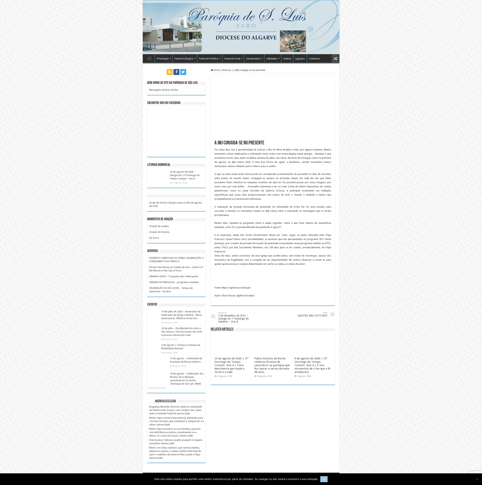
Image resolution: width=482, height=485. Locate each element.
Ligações (300, 58)
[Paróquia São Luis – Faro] (241, 27)
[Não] (477, 479)
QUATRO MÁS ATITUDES (312, 314)
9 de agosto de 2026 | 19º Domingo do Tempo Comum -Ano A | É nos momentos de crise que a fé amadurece (312, 365)
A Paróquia (163, 58)
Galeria (287, 58)
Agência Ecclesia (275, 190)
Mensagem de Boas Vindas (163, 89)
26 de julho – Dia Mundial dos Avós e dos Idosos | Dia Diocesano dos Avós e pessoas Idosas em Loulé (181, 331)
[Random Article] (335, 58)
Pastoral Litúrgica (184, 58)
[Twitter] (183, 72)
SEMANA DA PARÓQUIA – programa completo (174, 282)
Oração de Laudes (159, 226)
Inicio (149, 58)
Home (216, 70)
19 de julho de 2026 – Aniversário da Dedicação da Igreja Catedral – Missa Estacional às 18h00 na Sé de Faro (181, 315)
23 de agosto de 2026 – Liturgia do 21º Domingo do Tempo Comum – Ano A (185, 175)
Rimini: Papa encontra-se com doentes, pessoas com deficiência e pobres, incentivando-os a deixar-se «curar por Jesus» (175, 432)
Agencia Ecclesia (165, 401)
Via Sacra (154, 237)
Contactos (314, 58)
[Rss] (170, 72)
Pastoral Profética (208, 58)
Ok (324, 479)
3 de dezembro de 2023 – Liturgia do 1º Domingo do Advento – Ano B (233, 317)
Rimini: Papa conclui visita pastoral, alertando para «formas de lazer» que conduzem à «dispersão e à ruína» (176, 421)
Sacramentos (253, 58)
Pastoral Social (232, 58)
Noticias (226, 70)
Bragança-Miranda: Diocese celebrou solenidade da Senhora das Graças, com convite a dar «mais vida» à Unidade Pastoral (175, 410)
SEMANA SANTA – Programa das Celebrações (173, 276)
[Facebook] (176, 72)
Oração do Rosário (159, 232)
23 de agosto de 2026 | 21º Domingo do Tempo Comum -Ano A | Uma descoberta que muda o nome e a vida (231, 365)
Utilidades (271, 58)
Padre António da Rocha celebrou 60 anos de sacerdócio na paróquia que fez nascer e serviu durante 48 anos (272, 365)
